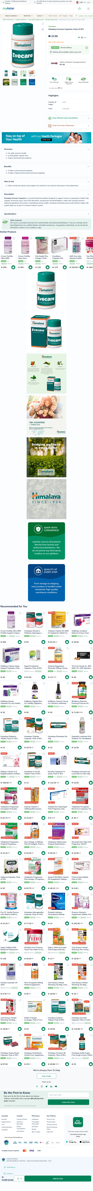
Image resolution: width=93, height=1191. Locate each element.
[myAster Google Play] (71, 1142)
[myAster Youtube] (56, 1086)
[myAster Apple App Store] (85, 1142)
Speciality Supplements (36, 19)
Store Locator (36, 1132)
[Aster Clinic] (31, 1143)
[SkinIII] (58, 1142)
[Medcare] (42, 1142)
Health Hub (27, 16)
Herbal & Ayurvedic (51, 19)
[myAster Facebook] (37, 1086)
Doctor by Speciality (20, 1123)
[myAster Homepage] (8, 8)
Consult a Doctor (22, 1119)
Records (4, 1119)
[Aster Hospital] (26, 1142)
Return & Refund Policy (52, 1128)
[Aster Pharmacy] (20, 1142)
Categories (35, 1119)
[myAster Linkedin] (51, 1086)
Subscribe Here (68, 1102)
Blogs (71, 16)
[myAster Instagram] (42, 1086)
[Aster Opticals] (36, 1142)
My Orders (35, 1126)
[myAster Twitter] (46, 1086)
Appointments (6, 1122)
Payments (50, 1132)
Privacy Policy (51, 1122)
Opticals (39, 16)
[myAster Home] (3, 1160)
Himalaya (52, 26)
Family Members (7, 1127)
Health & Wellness (21, 19)
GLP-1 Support (63, 16)
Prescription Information (35, 1123)
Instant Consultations (21, 1127)
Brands (34, 1129)
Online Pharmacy (8, 19)
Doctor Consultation (11, 16)
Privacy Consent (52, 1124)
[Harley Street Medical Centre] (53, 1142)
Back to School (53, 16)
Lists (3, 1124)
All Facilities (20, 1131)
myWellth (5, 1130)
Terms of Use (51, 1119)
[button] (43, 23)
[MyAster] (15, 1142)
